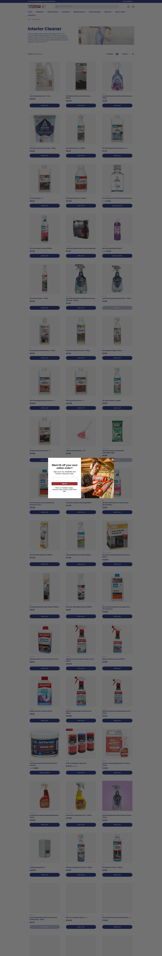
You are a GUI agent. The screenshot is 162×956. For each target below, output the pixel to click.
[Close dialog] (112, 459)
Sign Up (64, 483)
